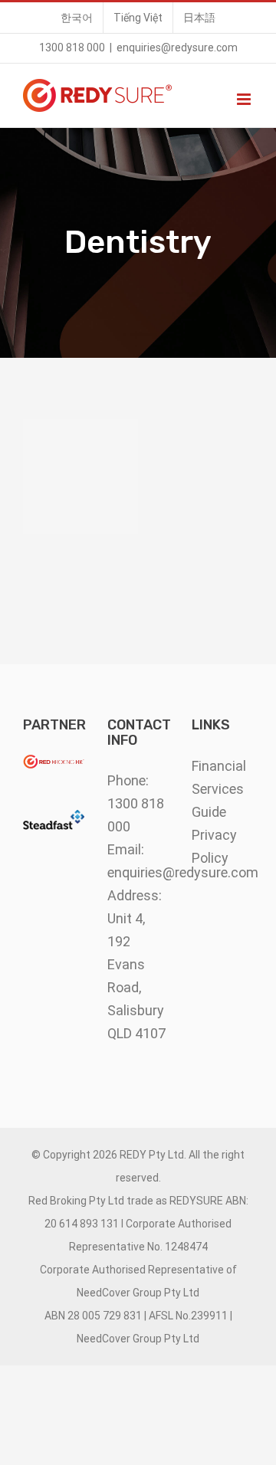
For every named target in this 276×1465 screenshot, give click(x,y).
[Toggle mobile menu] (245, 99)
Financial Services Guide (219, 789)
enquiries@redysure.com (177, 47)
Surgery (80, 476)
